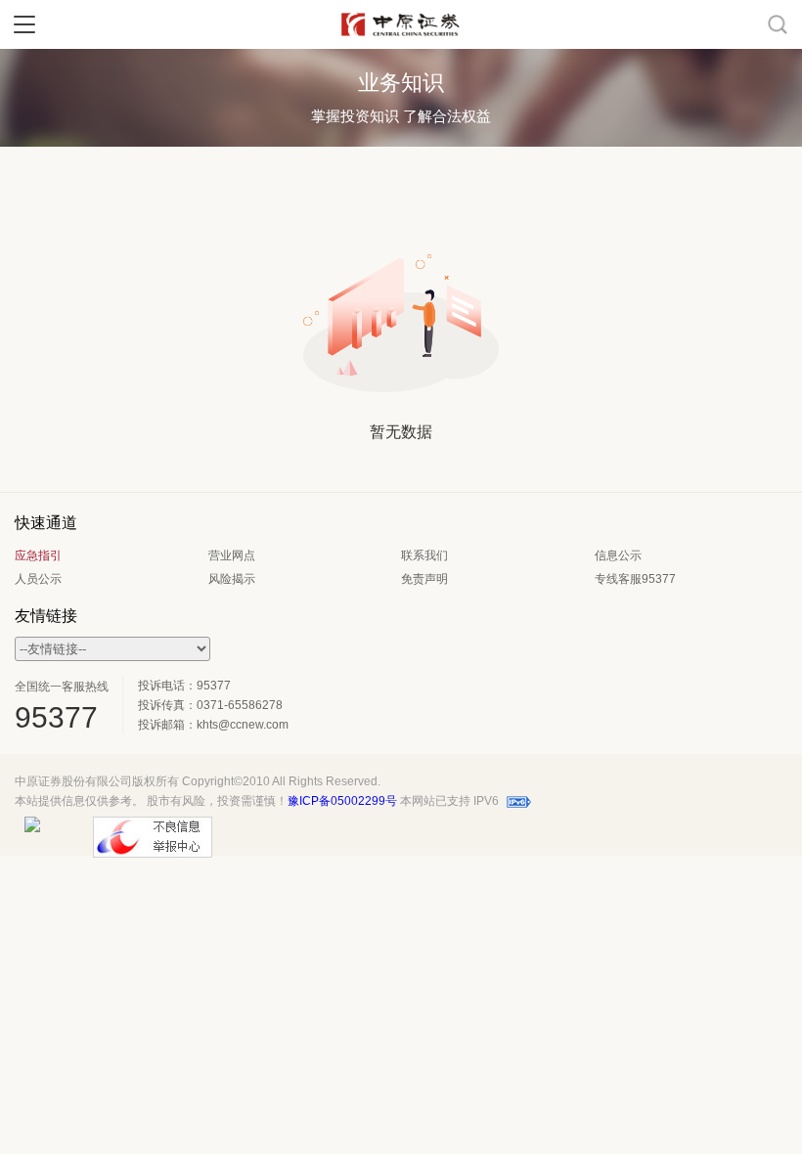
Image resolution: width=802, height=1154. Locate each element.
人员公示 (38, 579)
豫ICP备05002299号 (342, 801)
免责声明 (424, 579)
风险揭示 (231, 579)
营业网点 (231, 555)
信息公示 (618, 555)
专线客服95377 (635, 579)
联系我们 (424, 555)
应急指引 (38, 555)
